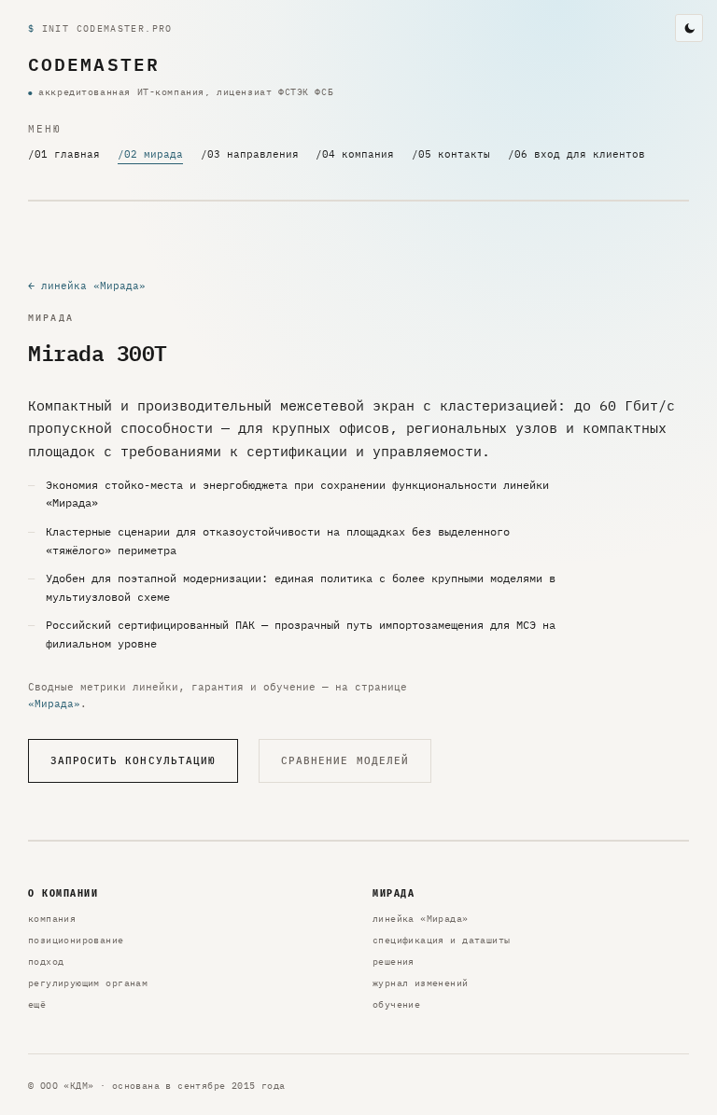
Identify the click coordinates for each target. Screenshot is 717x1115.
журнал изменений (421, 983)
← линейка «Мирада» (87, 285)
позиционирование (76, 940)
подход (45, 961)
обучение (396, 1004)
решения (394, 961)
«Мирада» (54, 703)
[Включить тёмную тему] (689, 28)
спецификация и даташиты (441, 940)
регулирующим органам (88, 983)
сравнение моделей (345, 760)
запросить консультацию (133, 760)
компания (52, 919)
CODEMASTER (94, 64)
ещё (37, 1004)
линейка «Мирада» (421, 919)
